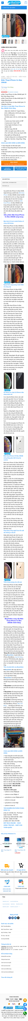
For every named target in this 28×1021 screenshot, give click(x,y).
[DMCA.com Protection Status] (20, 1007)
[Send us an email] (18, 918)
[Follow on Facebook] (9, 918)
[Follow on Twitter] (15, 918)
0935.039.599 (6, 889)
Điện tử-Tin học (12, 76)
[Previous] (3, 25)
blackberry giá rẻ (6, 906)
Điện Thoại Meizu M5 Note (20, 850)
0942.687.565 (7, 891)
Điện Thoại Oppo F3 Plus (6, 850)
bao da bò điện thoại (14, 901)
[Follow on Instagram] (12, 918)
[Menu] (2, 2)
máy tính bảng (19, 657)
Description (6, 179)
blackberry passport (14, 906)
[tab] (14, 179)
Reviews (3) (5, 185)
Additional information (9, 182)
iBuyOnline (10, 655)
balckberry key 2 (6, 901)
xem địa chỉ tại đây (16, 69)
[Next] (24, 25)
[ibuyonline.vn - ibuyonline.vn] (14, 2)
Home (3, 76)
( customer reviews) (13, 92)
